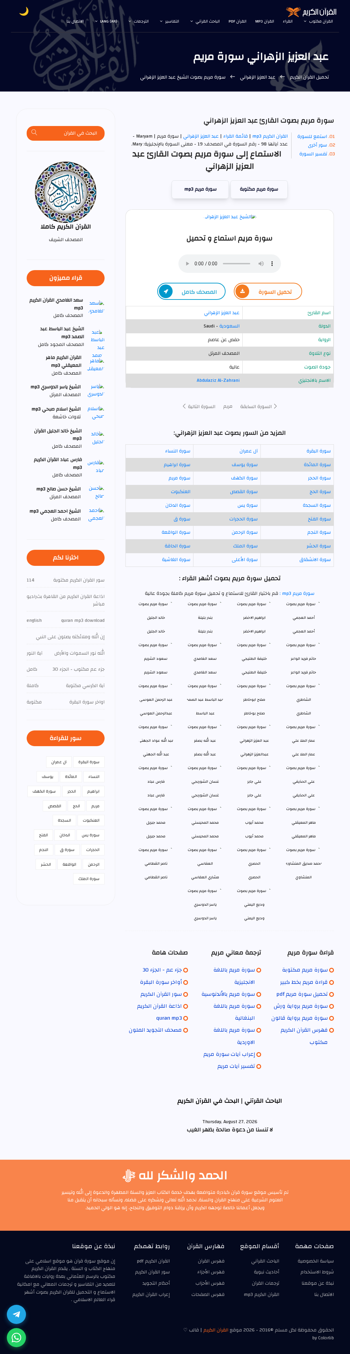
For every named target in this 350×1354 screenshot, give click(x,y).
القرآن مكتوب (321, 21)
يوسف (47, 776)
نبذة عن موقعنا (317, 1283)
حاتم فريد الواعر (303, 672)
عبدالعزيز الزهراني (254, 754)
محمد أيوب (254, 836)
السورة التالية (201, 406)
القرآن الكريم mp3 (270, 136)
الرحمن (93, 864)
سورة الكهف (244, 478)
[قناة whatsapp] (16, 1337)
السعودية (229, 326)
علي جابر (254, 795)
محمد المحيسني (205, 836)
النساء (94, 776)
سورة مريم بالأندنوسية (228, 994)
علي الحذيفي (304, 795)
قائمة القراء (235, 136)
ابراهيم (93, 791)
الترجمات (141, 21)
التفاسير (172, 21)
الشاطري (303, 713)
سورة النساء (177, 451)
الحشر (46, 864)
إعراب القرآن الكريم (151, 1294)
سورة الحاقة (177, 546)
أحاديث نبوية (266, 1272)
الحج (76, 806)
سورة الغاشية (176, 559)
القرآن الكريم (215, 1330)
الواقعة (69, 864)
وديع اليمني (254, 918)
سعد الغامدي (205, 672)
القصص (54, 806)
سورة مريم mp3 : (296, 593)
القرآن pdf (237, 21)
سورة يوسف (245, 464)
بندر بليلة (205, 631)
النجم (43, 849)
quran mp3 (169, 1018)
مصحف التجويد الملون (155, 1030)
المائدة (71, 776)
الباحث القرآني (208, 21)
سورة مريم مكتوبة (259, 189)
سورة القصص (244, 491)
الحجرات (92, 849)
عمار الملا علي (303, 754)
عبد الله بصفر (205, 754)
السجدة (64, 820)
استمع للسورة (312, 136)
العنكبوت (180, 491)
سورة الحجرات (243, 519)
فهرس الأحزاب (210, 1283)
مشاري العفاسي (205, 877)
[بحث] (34, 133)
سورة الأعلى (245, 559)
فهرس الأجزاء (211, 1272)
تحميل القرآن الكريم (308, 77)
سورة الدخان (177, 505)
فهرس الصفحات (208, 1294)
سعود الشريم (155, 672)
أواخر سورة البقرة (161, 982)
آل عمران (249, 451)
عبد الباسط (205, 713)
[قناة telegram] (16, 1314)
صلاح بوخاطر (254, 713)
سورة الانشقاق (315, 559)
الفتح (43, 835)
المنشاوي (303, 877)
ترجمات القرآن (265, 1283)
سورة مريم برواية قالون (299, 1018)
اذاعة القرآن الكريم (159, 1006)
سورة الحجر (319, 478)
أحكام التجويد (156, 1283)
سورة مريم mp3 (200, 189)
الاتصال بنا (75, 21)
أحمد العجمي (304, 631)
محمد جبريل (155, 836)
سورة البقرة (319, 451)
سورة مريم (179, 478)
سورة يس (248, 505)
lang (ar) (108, 21)
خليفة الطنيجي (254, 672)
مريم (227, 406)
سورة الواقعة (176, 532)
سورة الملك (245, 546)
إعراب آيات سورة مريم (229, 1054)
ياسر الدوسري (205, 918)
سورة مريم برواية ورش (301, 1006)
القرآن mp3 (264, 21)
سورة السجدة (317, 505)
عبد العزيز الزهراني (258, 77)
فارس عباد (156, 795)
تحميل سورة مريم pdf (302, 994)
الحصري (254, 877)
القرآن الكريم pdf (153, 1261)
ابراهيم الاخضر (254, 631)
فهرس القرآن (211, 1261)
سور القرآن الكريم (161, 994)
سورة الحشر (319, 546)
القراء (288, 21)
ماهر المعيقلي (304, 836)
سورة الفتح (319, 519)
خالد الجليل (156, 631)
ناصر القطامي (156, 877)
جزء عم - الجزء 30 (162, 970)
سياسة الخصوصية (316, 1261)
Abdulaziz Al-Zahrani (218, 380)
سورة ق (182, 519)
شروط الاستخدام (317, 1272)
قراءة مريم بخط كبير (304, 982)
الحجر (71, 791)
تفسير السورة (313, 154)
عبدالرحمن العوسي (156, 713)
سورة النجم (319, 532)
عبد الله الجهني (156, 754)
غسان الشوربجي (205, 795)
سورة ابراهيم (177, 464)
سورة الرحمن (245, 532)
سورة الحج (320, 491)
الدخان (64, 835)
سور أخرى (317, 145)
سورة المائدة (317, 464)
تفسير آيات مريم (236, 1066)
